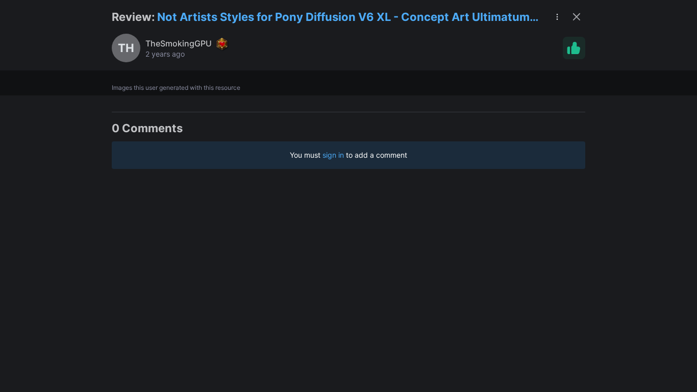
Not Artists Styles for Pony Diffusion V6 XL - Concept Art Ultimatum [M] (343, 17)
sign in (333, 155)
